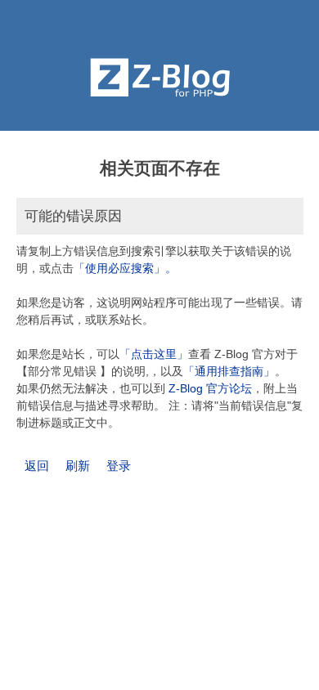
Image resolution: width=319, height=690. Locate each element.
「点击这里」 (153, 354)
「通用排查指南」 (229, 371)
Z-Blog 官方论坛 (210, 388)
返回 (37, 466)
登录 (118, 466)
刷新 (77, 466)
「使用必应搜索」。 (125, 268)
